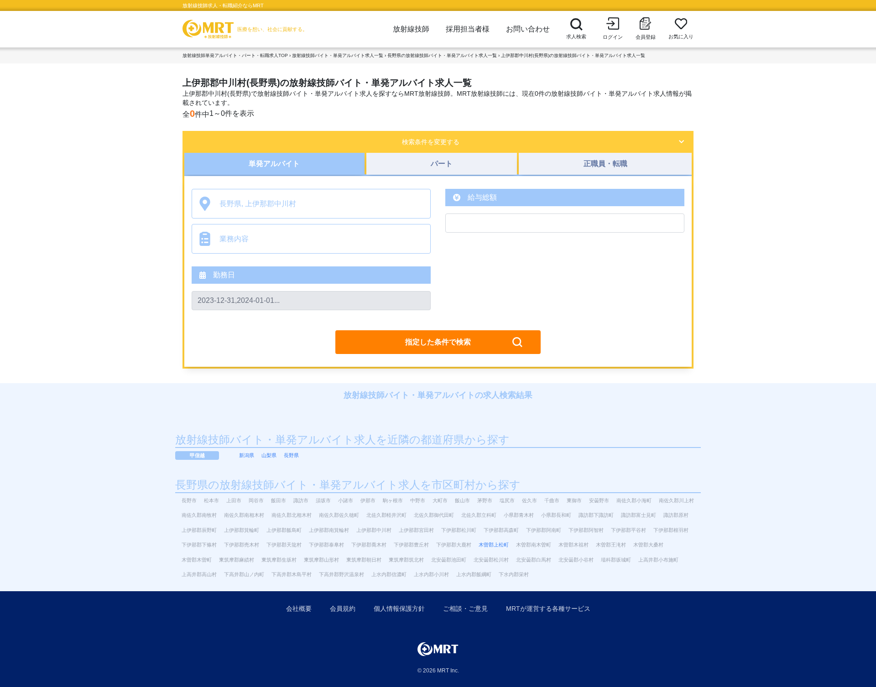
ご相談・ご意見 (465, 608)
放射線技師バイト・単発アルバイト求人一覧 (337, 55)
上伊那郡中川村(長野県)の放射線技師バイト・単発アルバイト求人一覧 (573, 55)
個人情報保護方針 (399, 608)
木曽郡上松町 (494, 544)
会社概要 (299, 608)
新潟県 (246, 455)
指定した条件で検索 (438, 342)
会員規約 (342, 608)
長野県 (291, 455)
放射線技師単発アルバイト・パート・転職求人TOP (235, 55)
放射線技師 (411, 29)
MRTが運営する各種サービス (548, 608)
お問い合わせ (528, 29)
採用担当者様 (468, 29)
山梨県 (268, 455)
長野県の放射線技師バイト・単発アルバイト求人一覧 (442, 55)
